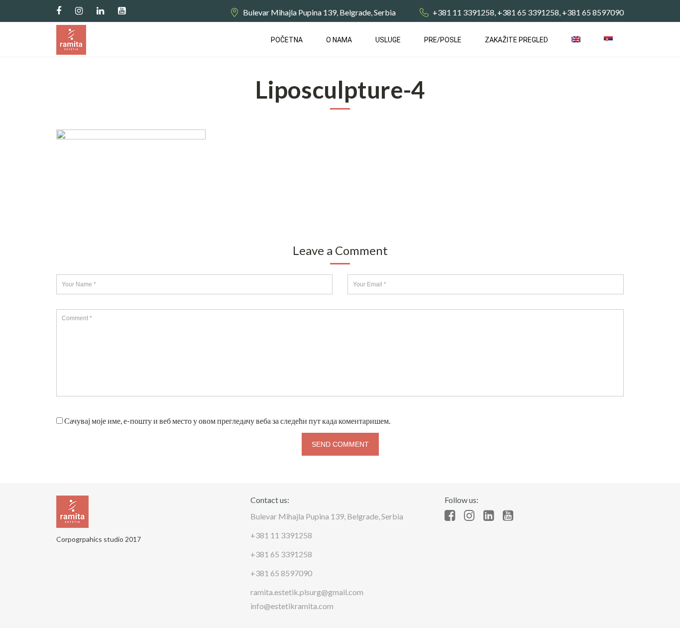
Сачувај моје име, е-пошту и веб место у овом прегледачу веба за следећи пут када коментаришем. (227, 420)
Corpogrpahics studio (89, 539)
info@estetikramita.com (292, 606)
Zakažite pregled (516, 40)
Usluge (388, 40)
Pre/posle (442, 40)
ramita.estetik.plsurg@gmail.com (306, 592)
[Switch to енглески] (575, 39)
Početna (287, 40)
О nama (339, 40)
